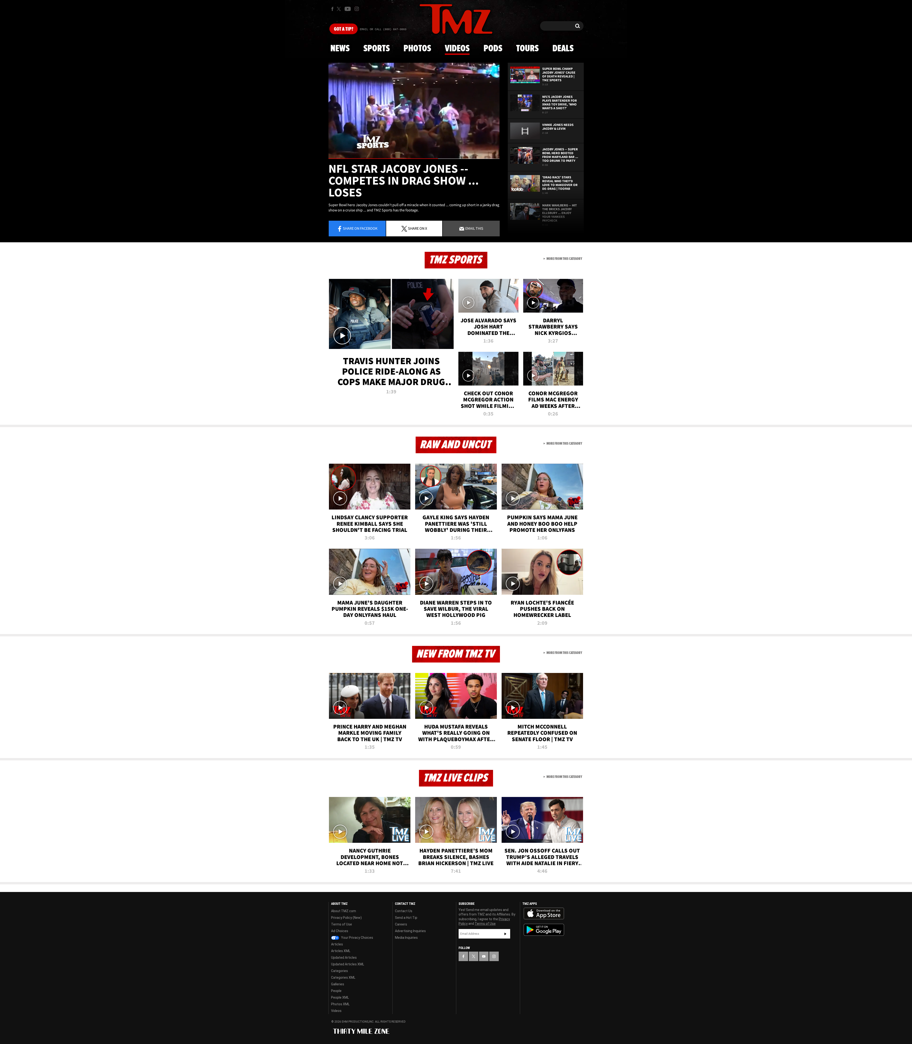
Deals (563, 48)
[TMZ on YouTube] (484, 956)
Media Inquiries (406, 937)
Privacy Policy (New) (346, 918)
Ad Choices (339, 931)
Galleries (337, 984)
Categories (339, 971)
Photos (417, 48)
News (340, 48)
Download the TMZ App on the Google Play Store (544, 930)
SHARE (417, 228)
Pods (493, 48)
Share (360, 228)
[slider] (413, 158)
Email (474, 228)
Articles (337, 944)
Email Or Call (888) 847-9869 (383, 29)
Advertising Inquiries (410, 931)
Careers (401, 924)
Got (343, 29)
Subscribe (505, 934)
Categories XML (343, 977)
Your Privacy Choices (356, 937)
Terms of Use (341, 924)
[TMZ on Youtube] (348, 9)
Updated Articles (344, 957)
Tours (527, 48)
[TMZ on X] (339, 9)
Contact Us (403, 911)
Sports (376, 48)
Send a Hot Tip (406, 918)
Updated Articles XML (347, 964)
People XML (340, 997)
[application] (413, 111)
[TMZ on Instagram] (357, 9)
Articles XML (340, 951)
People (336, 991)
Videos (457, 48)
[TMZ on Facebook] (332, 9)
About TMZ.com (343, 911)
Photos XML (340, 1004)
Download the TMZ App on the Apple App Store (544, 914)
